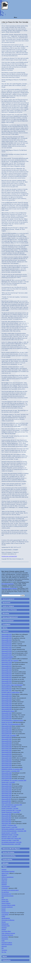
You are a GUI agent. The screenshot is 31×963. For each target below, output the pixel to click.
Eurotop (4, 910)
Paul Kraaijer (5, 937)
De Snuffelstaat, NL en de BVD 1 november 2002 (14, 780)
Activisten (4, 869)
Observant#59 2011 (7, 686)
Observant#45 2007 (7, 716)
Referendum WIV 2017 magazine (10, 660)
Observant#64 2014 (7, 675)
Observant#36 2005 (7, 741)
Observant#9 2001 (6, 799)
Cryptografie (5, 888)
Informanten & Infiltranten (8, 920)
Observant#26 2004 (7, 759)
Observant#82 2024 (7, 638)
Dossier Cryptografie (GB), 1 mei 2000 (11, 810)
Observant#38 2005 (7, 737)
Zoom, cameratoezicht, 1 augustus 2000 (12, 804)
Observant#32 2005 (7, 748)
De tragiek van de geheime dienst (10, 890)
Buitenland (4, 882)
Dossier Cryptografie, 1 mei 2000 (10, 808)
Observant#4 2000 (6, 817)
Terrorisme (4, 950)
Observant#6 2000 (6, 814)
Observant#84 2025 (7, 634)
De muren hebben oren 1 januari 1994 (11, 838)
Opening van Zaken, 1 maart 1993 (10, 840)
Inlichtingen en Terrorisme (10, 609)
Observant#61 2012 (7, 681)
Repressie (4, 946)
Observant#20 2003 (7, 774)
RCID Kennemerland (7, 944)
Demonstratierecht (6, 894)
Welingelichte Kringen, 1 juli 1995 (10, 834)
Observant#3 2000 (6, 819)
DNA (3, 897)
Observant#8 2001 (6, 801)
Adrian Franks (5, 873)
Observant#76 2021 (7, 649)
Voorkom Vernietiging (8, 852)
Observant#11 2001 (7, 795)
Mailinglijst (6, 863)
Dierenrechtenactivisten (7, 895)
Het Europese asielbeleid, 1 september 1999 (13, 829)
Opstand (4, 929)
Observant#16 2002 (7, 786)
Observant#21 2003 (7, 773)
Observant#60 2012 (7, 683)
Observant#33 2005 (7, 746)
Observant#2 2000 (6, 821)
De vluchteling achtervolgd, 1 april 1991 (11, 842)
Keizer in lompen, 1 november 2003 (11, 771)
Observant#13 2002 (7, 791)
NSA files (5, 628)
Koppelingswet (5, 912)
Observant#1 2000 (6, 823)
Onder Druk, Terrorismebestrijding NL (11, 724)
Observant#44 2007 (7, 718)
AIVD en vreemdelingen (8, 877)
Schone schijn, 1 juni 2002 (8, 782)
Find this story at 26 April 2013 (9, 556)
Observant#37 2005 (7, 739)
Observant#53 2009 (7, 700)
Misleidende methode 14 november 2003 (12, 769)
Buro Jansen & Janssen (8, 583)
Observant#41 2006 (7, 729)
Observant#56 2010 (7, 694)
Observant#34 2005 (7, 744)
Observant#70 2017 (7, 664)
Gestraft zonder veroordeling (9, 735)
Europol (3, 909)
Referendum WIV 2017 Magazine (11, 848)
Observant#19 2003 (7, 776)
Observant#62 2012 (7, 679)
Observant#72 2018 (7, 658)
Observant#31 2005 (7, 750)
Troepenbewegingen (8, 620)
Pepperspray (5, 938)
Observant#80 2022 (7, 641)
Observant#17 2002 (7, 784)
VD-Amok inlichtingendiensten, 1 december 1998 (14, 831)
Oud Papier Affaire (6, 931)
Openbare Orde (6, 925)
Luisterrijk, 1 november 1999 (9, 825)
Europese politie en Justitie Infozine (10, 692)
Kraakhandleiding (7, 859)
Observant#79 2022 (7, 643)
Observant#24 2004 (7, 763)
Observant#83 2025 (7, 636)
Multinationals (5, 924)
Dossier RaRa (5, 901)
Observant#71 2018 (7, 662)
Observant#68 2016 (7, 668)
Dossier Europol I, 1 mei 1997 (9, 832)
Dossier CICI (5, 899)
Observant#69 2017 (7, 666)
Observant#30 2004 (7, 752)
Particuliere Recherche (7, 935)
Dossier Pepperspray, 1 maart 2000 (10, 812)
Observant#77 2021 (7, 647)
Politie (3, 940)
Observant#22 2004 (7, 767)
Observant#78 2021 (7, 645)
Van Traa (4, 952)
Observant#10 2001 (7, 797)
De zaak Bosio (5, 892)
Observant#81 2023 (7, 640)
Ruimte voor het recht (7, 722)
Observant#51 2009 (7, 703)
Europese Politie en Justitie (8, 905)
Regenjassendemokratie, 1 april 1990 (11, 844)
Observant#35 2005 (7, 743)
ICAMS (3, 916)
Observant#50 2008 (7, 705)
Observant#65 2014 (7, 673)
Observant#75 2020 (7, 651)
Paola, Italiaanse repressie (8, 933)
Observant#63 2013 (7, 677)
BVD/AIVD (4, 884)
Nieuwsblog (6, 613)
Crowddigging (6, 624)
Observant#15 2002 (7, 787)
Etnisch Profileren (6, 903)
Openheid (4, 927)
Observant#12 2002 (7, 793)
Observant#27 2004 (7, 758)
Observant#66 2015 (7, 671)
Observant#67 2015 (7, 670)
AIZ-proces (4, 879)
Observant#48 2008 (7, 709)
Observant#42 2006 (7, 728)
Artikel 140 (4, 880)
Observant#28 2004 (7, 756)
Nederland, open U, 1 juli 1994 (9, 836)
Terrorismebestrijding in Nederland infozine (12, 720)
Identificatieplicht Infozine (8, 711)
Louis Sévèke (5, 914)
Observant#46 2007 (7, 714)
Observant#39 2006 (7, 733)
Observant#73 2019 (7, 655)
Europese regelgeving (7, 907)
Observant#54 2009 (7, 698)
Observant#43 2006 (7, 726)
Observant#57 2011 (7, 690)
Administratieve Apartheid (8, 871)
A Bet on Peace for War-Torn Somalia (15, 22)
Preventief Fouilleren (7, 942)
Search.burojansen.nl (8, 599)
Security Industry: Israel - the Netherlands (12, 685)
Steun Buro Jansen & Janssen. (9, 588)
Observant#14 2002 (7, 789)
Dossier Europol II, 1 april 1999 (9, 827)
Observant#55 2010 (7, 696)
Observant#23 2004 (7, 765)
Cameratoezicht (6, 886)
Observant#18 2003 (7, 778)
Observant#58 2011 (7, 688)
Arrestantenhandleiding (7, 656)
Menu (15, 17)
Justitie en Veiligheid (8, 606)
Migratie (4, 922)
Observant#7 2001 (6, 802)
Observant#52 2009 (7, 701)
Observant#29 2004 (7, 754)
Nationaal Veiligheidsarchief (10, 617)
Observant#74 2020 (7, 653)
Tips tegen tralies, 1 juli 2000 (9, 806)
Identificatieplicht (6, 918)
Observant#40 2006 (7, 731)
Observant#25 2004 (7, 761)
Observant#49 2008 (7, 707)
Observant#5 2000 (6, 816)
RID (2, 948)
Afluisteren (4, 875)
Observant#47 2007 (7, 713)
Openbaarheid (6, 602)
